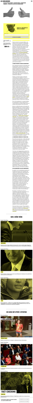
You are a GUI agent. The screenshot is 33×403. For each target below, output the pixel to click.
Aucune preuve (4, 338)
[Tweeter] (5, 46)
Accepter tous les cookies (24, 401)
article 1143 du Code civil (20, 133)
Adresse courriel (6, 33)
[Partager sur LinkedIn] (8, 46)
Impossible (3, 243)
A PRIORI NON (3, 366)
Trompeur (3, 394)
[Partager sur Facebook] (6, 46)
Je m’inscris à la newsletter (16, 37)
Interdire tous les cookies (24, 399)
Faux (2, 272)
